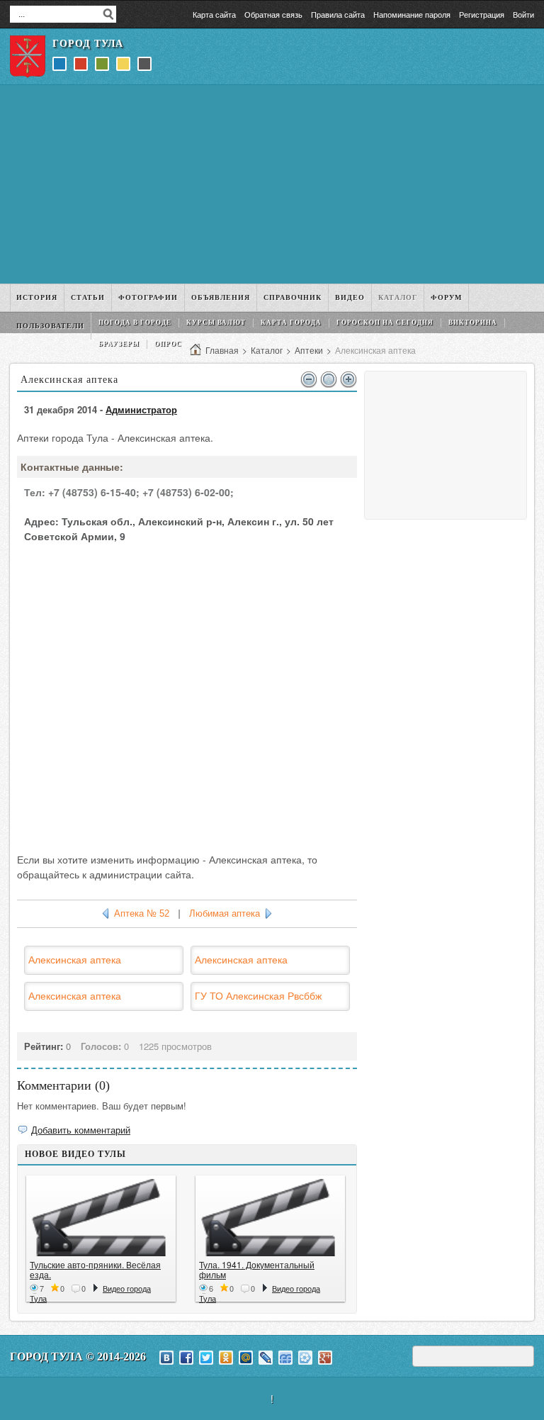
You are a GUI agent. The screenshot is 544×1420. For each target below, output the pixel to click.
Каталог (267, 350)
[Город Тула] (27, 56)
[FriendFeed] (285, 1358)
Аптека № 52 (141, 913)
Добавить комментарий (80, 1129)
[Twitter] (206, 1358)
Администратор (141, 409)
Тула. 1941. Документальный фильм (256, 1269)
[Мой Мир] (246, 1358)
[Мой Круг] (305, 1358)
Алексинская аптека (74, 959)
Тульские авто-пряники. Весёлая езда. (95, 1269)
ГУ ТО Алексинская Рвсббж (258, 995)
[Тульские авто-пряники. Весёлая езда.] (101, 1217)
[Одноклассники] (226, 1358)
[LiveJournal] (266, 1358)
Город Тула (87, 43)
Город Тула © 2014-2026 (78, 1357)
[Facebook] (186, 1358)
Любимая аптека (224, 913)
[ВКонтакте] (166, 1358)
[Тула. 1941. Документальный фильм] (270, 1217)
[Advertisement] (272, 184)
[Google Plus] (325, 1358)
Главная (222, 350)
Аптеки (309, 350)
